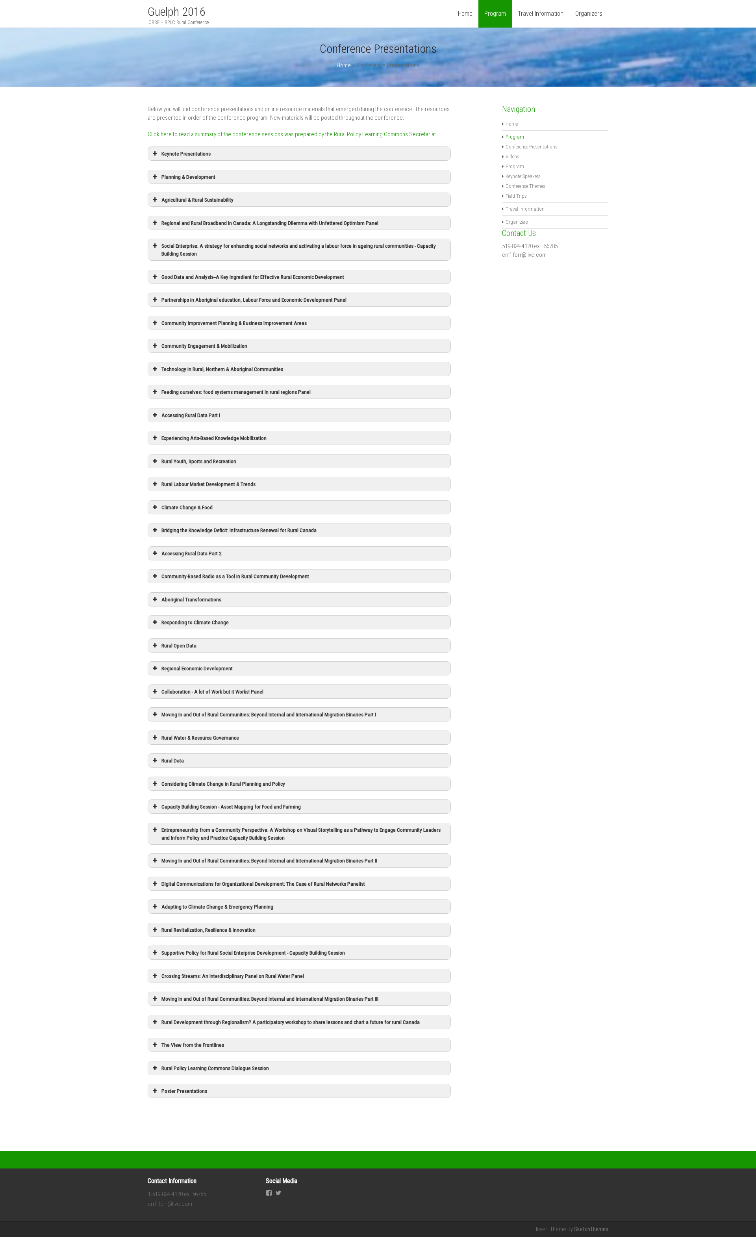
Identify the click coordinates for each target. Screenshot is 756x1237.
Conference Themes (525, 186)
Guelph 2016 (177, 12)
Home (465, 13)
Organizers (588, 13)
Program (515, 166)
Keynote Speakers (523, 176)
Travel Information (540, 13)
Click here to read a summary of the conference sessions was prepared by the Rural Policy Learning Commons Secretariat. (293, 134)
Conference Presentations (532, 147)
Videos (512, 156)
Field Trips (516, 196)
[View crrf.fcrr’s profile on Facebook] (269, 1193)
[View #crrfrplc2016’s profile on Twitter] (278, 1193)
